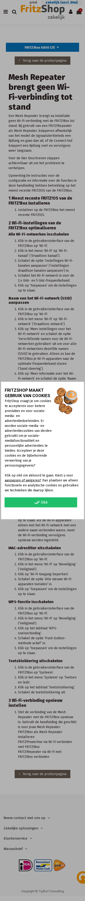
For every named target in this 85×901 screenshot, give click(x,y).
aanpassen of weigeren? (23, 480)
